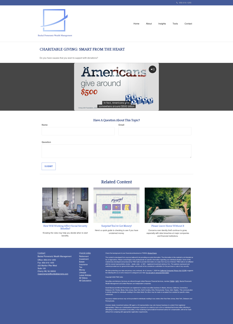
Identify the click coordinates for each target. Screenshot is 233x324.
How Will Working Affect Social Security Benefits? (65, 227)
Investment (84, 259)
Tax (80, 267)
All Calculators (85, 280)
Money (82, 269)
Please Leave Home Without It (167, 226)
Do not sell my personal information (157, 273)
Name (45, 124)
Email (121, 124)
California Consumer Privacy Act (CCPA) (173, 270)
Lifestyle (82, 272)
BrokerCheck (152, 253)
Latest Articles (85, 275)
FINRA (172, 281)
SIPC (177, 281)
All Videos (83, 277)
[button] (149, 23)
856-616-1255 (185, 2)
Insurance (83, 264)
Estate (82, 261)
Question (46, 142)
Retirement (84, 256)
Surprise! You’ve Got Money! (116, 226)
